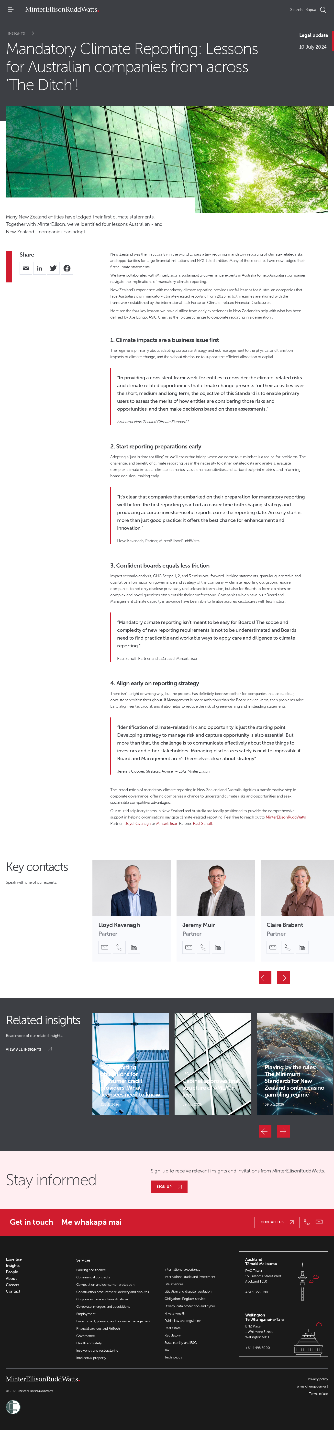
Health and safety (89, 1343)
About (11, 1278)
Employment (86, 1314)
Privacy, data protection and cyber (190, 1306)
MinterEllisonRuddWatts (286, 817)
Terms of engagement (311, 1386)
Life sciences (174, 1284)
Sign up (164, 1187)
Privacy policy (318, 1379)
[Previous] (265, 977)
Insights (16, 33)
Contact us (272, 1222)
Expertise (14, 1259)
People (12, 1272)
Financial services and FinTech (98, 1328)
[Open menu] (11, 9)
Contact (13, 1291)
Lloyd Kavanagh (137, 823)
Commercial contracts (93, 1277)
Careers (12, 1285)
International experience (182, 1269)
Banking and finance (91, 1270)
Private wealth (175, 1313)
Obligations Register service (185, 1299)
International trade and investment (190, 1277)
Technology (173, 1357)
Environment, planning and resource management (113, 1321)
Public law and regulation (183, 1321)
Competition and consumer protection (105, 1285)
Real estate (173, 1328)
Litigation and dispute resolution (188, 1291)
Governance (85, 1336)
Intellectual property (91, 1358)
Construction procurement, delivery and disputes (112, 1292)
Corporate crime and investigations (102, 1299)
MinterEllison (167, 823)
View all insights (24, 1049)
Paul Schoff (202, 823)
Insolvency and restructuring (97, 1350)
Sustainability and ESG (181, 1343)
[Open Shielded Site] (86, 1404)
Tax (167, 1350)
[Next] (283, 977)
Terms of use (318, 1394)
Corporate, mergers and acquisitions (103, 1307)
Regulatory (173, 1335)
